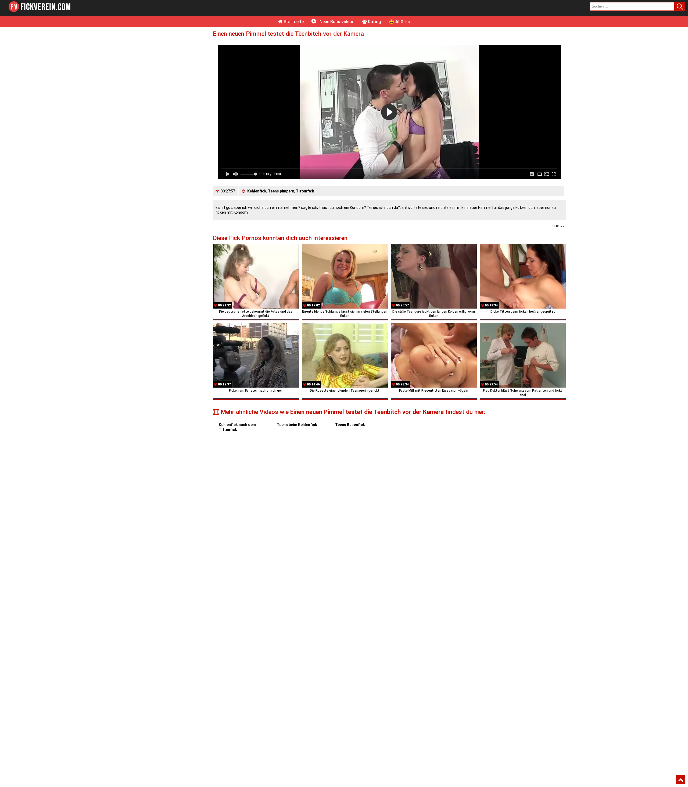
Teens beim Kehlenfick (297, 425)
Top (680, 780)
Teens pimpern (281, 191)
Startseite (293, 21)
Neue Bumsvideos (336, 21)
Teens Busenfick (350, 425)
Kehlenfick (256, 191)
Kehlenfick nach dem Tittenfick (237, 427)
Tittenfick (305, 191)
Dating (374, 21)
